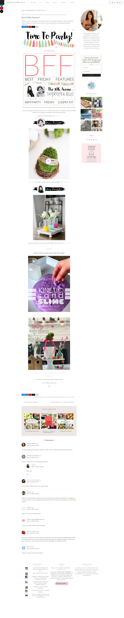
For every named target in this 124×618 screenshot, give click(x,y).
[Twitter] (89, 139)
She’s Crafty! (67, 243)
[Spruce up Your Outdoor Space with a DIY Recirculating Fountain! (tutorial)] (86, 114)
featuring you (40, 14)
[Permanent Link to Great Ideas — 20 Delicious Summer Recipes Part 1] (49, 428)
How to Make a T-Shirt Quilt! (40, 573)
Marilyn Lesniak (31, 531)
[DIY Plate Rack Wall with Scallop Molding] (97, 126)
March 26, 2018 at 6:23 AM (33, 445)
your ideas (56, 14)
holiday (51, 14)
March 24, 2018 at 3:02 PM (33, 481)
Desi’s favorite (31, 182)
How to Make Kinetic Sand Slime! (31, 402)
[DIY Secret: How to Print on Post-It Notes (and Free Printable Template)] (97, 114)
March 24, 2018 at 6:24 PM (33, 457)
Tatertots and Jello (15, 2)
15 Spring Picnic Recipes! (66, 431)
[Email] (36, 27)
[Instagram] (94, 139)
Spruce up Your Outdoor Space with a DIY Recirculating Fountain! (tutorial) (40, 578)
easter (35, 14)
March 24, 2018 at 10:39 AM (33, 493)
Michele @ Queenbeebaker (35, 519)
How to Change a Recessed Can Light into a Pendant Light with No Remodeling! (40, 596)
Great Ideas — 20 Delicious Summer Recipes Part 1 (49, 431)
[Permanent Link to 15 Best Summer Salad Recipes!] (32, 428)
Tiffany (29, 492)
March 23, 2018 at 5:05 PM (33, 548)
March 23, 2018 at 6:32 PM (33, 533)
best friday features (29, 10)
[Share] (23, 27)
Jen (32, 464)
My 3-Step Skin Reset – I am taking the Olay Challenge (62, 402)
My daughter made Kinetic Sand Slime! (49, 314)
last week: (57, 115)
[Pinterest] (92, 139)
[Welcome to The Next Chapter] (61, 568)
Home (23, 10)
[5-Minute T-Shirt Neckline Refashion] (86, 126)
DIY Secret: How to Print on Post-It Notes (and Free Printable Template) (40, 583)
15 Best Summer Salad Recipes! (32, 431)
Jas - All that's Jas (33, 480)
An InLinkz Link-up (26, 389)
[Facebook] (87, 139)
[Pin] (30, 27)
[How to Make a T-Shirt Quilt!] (97, 102)
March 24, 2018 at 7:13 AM (32, 509)
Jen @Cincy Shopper (33, 455)
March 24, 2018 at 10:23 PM (37, 466)
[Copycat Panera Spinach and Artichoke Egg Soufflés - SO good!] (86, 102)
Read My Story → (61, 583)
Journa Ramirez (31, 443)
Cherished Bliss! (66, 182)
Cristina (29, 546)
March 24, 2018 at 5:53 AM (33, 521)
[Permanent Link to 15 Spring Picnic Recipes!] (66, 428)
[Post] (33, 27)
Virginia (29, 507)
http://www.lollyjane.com (66, 449)
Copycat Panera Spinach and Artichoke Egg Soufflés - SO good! (40, 569)
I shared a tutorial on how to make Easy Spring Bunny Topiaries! (49, 372)
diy (32, 14)
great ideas (46, 14)
